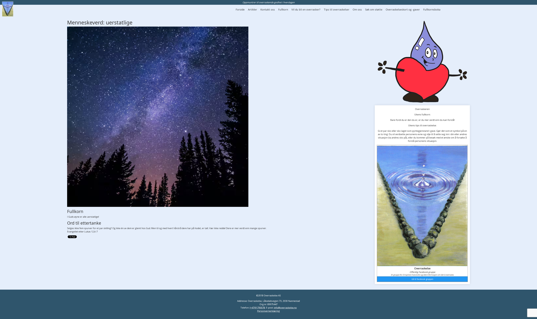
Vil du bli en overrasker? (305, 9)
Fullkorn (283, 9)
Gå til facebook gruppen (422, 279)
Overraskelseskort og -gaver (403, 9)
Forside (240, 9)
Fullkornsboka (431, 9)
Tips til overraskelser (336, 9)
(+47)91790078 (257, 307)
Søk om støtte (373, 9)
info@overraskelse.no (285, 307)
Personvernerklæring (268, 311)
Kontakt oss (267, 9)
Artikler (252, 9)
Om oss (357, 9)
